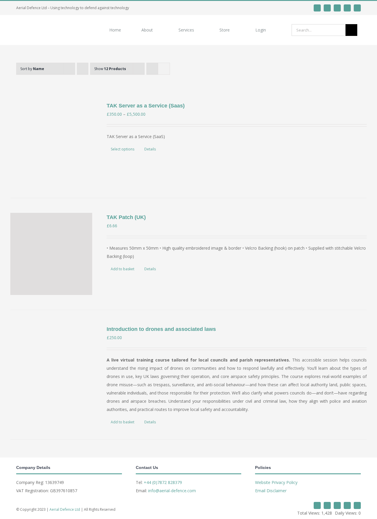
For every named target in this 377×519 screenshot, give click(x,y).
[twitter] (317, 7)
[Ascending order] (82, 69)
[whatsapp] (337, 7)
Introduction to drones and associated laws (161, 329)
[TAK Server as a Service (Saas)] (51, 142)
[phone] (357, 7)
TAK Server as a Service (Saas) (146, 106)
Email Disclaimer (271, 490)
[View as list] (164, 68)
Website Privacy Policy (276, 482)
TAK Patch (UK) (126, 217)
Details (150, 149)
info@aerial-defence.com (172, 490)
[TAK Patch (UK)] (51, 254)
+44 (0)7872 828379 (163, 482)
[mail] (347, 7)
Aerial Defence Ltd (64, 509)
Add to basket (122, 268)
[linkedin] (327, 7)
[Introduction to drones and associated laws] (51, 366)
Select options (122, 149)
